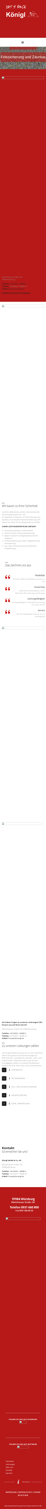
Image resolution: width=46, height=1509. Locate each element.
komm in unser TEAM (23, 35)
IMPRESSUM (11, 1492)
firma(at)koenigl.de (16, 289)
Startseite (10, 1461)
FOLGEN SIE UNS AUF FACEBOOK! (16, 293)
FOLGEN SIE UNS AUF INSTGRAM (23, 1444)
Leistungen (10, 1464)
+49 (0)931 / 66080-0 (18, 284)
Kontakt (9, 1470)
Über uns (9, 1467)
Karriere (9, 1473)
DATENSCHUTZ (25, 1492)
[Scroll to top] (41, 1504)
